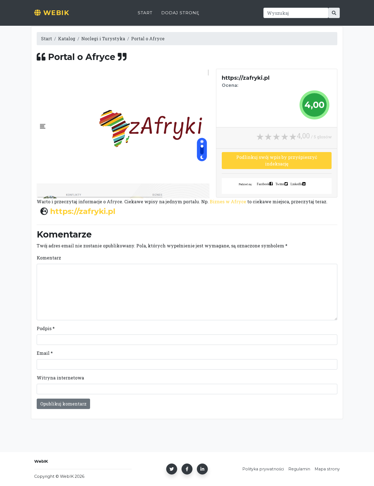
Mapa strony (327, 469)
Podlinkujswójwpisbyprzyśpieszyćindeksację (276, 160)
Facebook (263, 183)
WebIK (55, 13)
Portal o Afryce (148, 38)
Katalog (66, 38)
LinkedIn (296, 183)
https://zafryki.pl (82, 211)
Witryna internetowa (60, 378)
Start (145, 12)
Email (45, 353)
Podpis (46, 328)
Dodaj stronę (180, 12)
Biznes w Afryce (228, 201)
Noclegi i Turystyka (103, 38)
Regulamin (299, 469)
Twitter (279, 183)
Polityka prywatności (263, 469)
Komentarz (49, 258)
